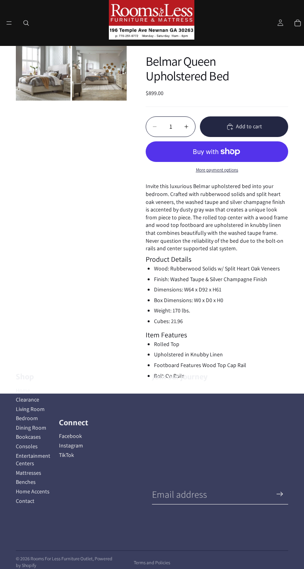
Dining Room (31, 427)
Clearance (27, 399)
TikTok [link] (66, 455)
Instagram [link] (71, 445)
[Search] (26, 23)
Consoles (27, 446)
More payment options (217, 170)
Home (23, 390)
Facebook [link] (70, 436)
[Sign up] (280, 494)
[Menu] (9, 23)
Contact (25, 500)
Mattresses (28, 472)
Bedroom (27, 418)
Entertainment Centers (33, 459)
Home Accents (32, 491)
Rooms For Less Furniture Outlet (61, 558)
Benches (26, 481)
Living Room (30, 409)
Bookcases (28, 436)
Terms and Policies (152, 562)
